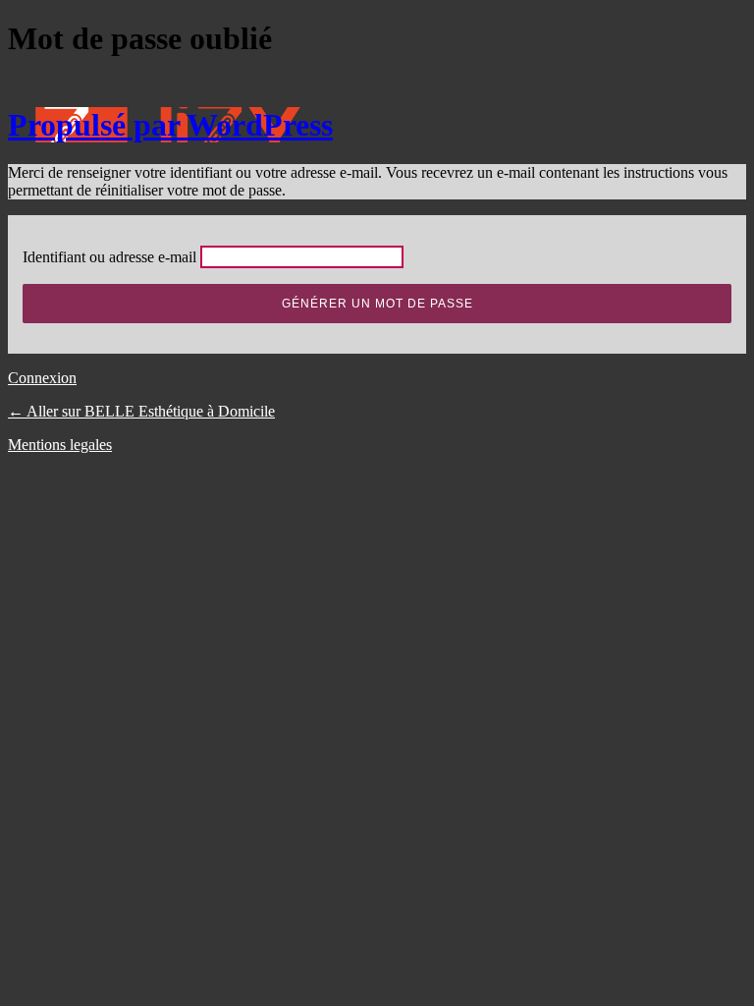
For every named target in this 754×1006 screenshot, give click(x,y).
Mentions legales (60, 444)
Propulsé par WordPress (170, 124)
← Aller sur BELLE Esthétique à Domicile (141, 411)
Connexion (42, 377)
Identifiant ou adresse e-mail (109, 257)
